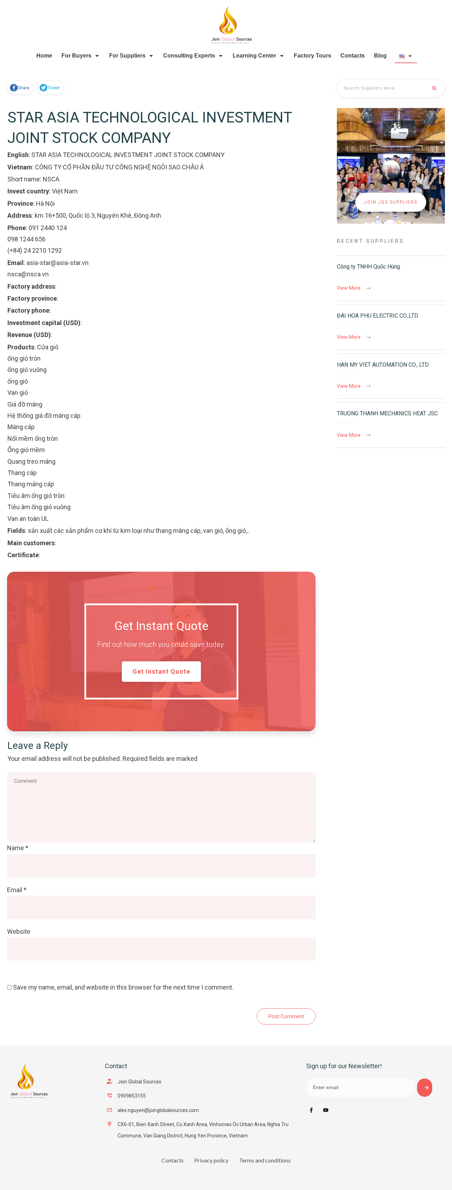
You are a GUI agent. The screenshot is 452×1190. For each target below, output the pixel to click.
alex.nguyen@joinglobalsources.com (158, 1110)
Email (16, 890)
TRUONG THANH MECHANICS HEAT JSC (391, 425)
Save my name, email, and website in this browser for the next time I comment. (123, 987)
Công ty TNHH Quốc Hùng (391, 278)
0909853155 (132, 1096)
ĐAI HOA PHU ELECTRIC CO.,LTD (391, 327)
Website (18, 931)
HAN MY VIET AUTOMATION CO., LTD (391, 376)
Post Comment (286, 1016)
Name (17, 848)
